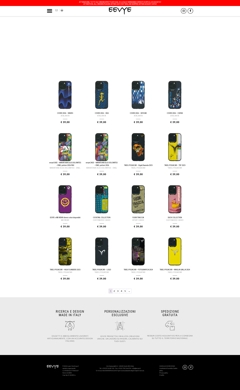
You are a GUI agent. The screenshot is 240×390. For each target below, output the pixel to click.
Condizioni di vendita (166, 368)
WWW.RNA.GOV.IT (111, 371)
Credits (161, 375)
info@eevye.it (136, 368)
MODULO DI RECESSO (167, 366)
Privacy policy (163, 373)
